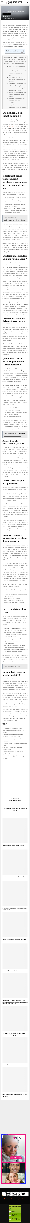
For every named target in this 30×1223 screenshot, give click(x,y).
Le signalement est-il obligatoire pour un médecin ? (13, 731)
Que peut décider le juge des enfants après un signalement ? (14, 757)
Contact (24, 1199)
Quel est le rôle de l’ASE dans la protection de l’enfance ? (14, 744)
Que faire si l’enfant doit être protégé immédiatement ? (12, 748)
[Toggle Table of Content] (21, 51)
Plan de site (7, 1199)
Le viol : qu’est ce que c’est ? (9, 970)
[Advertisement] (15, 778)
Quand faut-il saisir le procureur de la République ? (12, 740)
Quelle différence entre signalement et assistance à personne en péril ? (12, 736)
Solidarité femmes (15, 800)
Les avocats (5, 1064)
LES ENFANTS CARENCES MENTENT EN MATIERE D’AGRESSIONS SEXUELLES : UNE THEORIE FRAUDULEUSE (15, 1002)
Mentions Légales (16, 1199)
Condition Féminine (6, 13)
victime (11, 126)
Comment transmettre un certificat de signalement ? (12, 753)
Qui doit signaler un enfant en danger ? (12, 728)
